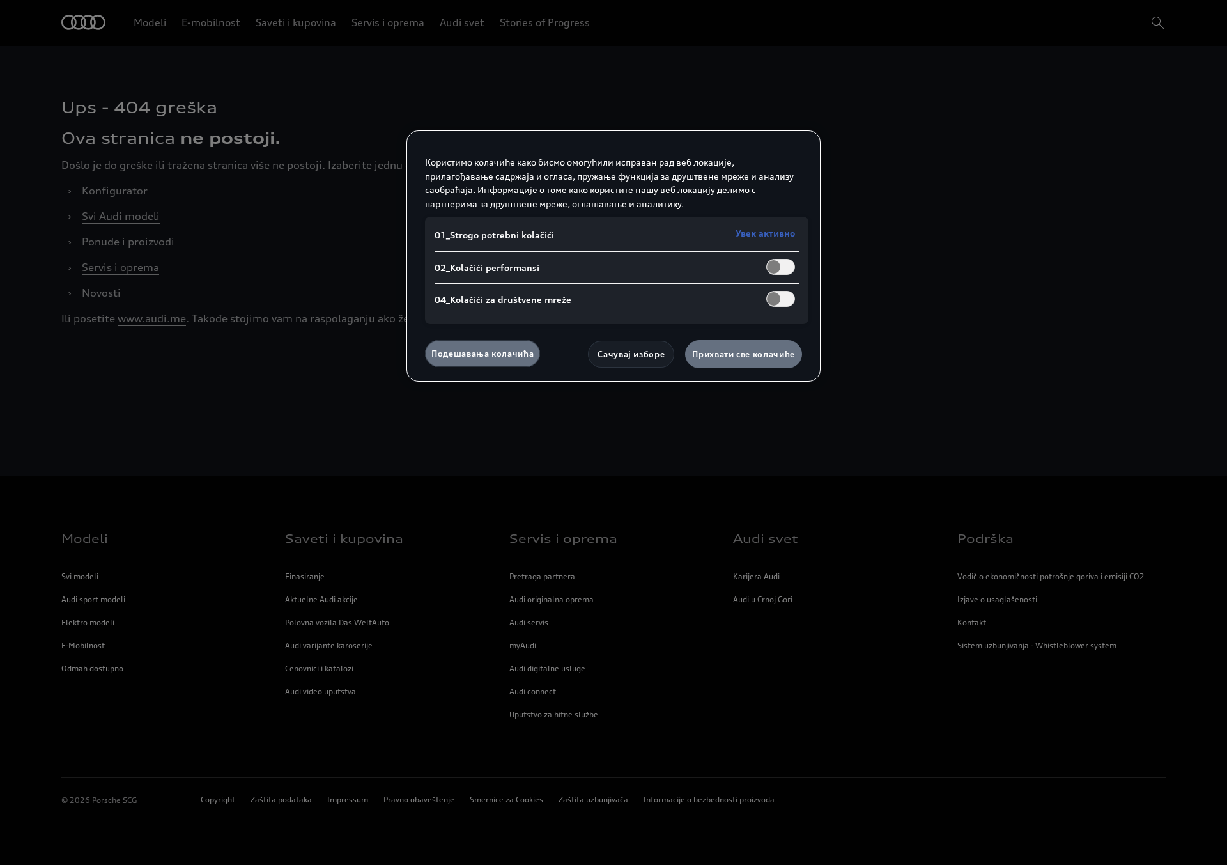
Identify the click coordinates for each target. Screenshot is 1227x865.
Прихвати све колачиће (743, 354)
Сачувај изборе (631, 354)
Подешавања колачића (482, 353)
